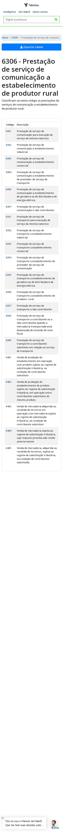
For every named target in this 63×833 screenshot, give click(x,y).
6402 (8, 381)
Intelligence (9, 11)
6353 (8, 243)
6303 (8, 158)
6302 (8, 144)
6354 (8, 257)
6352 (8, 230)
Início (5, 37)
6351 (8, 216)
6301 (8, 131)
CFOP (15, 37)
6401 (8, 357)
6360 (8, 340)
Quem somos (40, 11)
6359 (8, 315)
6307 (8, 206)
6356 (8, 292)
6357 (8, 305)
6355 (8, 274)
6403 (8, 406)
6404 (8, 430)
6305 (8, 189)
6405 (8, 448)
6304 (8, 172)
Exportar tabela (33, 47)
